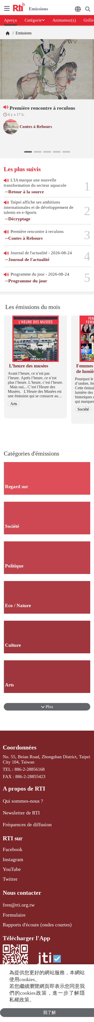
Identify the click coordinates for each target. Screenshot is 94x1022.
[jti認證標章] (49, 961)
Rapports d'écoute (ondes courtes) (37, 924)
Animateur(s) (64, 20)
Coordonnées (19, 747)
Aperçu (10, 20)
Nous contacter (22, 892)
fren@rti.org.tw (19, 905)
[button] (28, 152)
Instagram (13, 859)
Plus (49, 706)
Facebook (12, 849)
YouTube (12, 869)
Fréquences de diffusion (27, 824)
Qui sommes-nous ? (23, 801)
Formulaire (14, 915)
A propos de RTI (24, 788)
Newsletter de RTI (21, 812)
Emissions (23, 33)
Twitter (10, 879)
